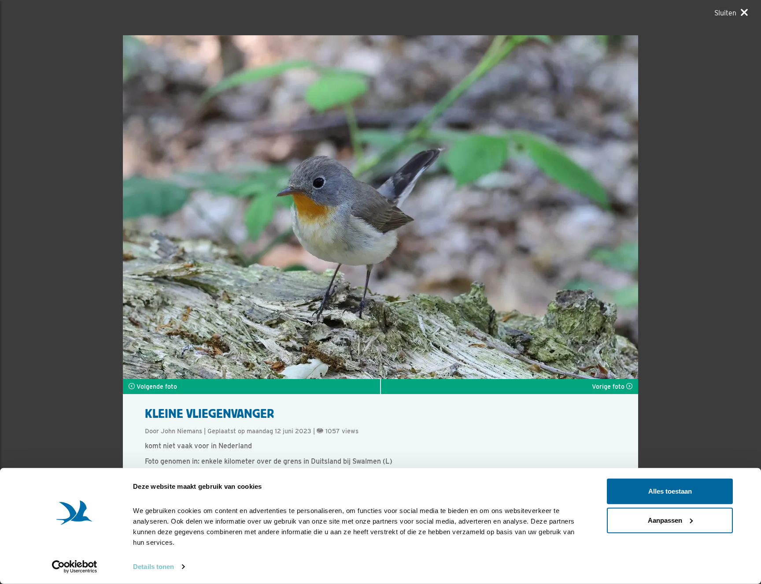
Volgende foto (156, 386)
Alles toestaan (670, 491)
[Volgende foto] (251, 207)
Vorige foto (609, 386)
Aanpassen (665, 520)
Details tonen (153, 566)
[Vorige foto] (509, 207)
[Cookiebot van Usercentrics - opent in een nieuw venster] (74, 566)
